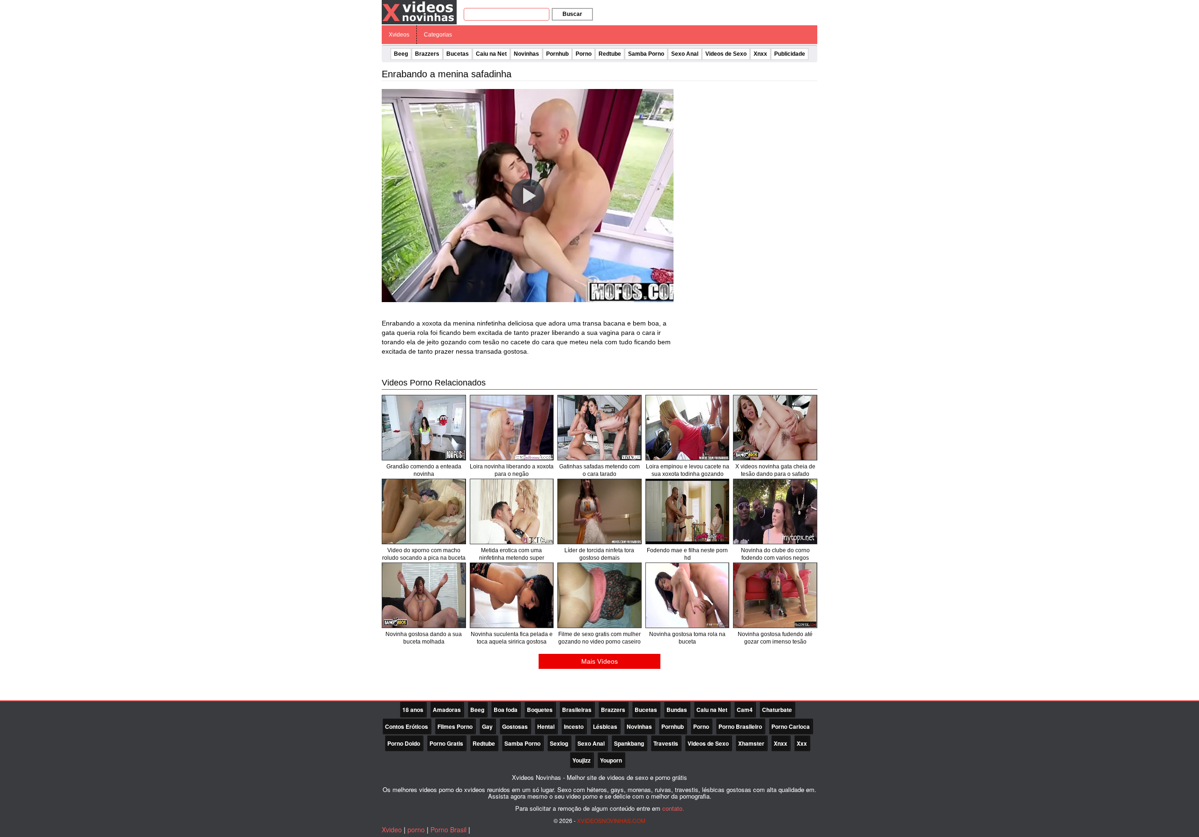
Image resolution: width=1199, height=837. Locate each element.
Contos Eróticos (406, 726)
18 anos (412, 709)
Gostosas (515, 726)
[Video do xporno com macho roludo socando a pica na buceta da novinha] (424, 511)
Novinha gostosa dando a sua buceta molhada (423, 638)
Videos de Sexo (726, 54)
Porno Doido (403, 743)
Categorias (438, 34)
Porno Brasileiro (740, 726)
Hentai (546, 726)
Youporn (611, 760)
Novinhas (526, 54)
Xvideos (399, 34)
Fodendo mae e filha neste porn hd (687, 554)
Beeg (401, 54)
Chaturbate (777, 709)
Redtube (610, 54)
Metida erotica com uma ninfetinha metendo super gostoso (511, 558)
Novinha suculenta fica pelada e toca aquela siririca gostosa (512, 638)
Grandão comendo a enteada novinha (423, 470)
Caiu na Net (491, 54)
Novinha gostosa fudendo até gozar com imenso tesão (775, 638)
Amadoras (447, 709)
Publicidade (789, 54)
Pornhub (557, 54)
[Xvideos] (419, 11)
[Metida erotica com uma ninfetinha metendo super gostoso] (512, 511)
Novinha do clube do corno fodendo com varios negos (775, 554)
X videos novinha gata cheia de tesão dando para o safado (775, 470)
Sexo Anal (684, 54)
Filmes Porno (455, 726)
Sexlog (559, 743)
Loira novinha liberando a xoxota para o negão (512, 470)
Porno (584, 54)
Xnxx (760, 54)
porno (416, 829)
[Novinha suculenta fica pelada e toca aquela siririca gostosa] (512, 595)
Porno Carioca (790, 726)
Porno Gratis (446, 743)
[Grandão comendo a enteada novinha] (424, 427)
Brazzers (427, 54)
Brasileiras (577, 709)
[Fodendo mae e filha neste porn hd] (687, 511)
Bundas (676, 709)
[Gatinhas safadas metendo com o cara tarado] (599, 427)
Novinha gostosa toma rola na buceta (687, 638)
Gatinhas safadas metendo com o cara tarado (599, 470)
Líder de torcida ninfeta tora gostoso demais (599, 554)
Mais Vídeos (599, 661)
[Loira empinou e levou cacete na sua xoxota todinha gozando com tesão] (687, 427)
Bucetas (457, 54)
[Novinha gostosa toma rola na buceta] (687, 595)
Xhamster (751, 743)
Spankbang (629, 743)
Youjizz (581, 760)
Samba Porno (646, 54)
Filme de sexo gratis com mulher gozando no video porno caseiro (599, 638)
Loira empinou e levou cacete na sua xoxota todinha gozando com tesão (687, 474)
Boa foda (506, 709)
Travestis (665, 743)
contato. (673, 808)
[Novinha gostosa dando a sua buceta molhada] (424, 595)
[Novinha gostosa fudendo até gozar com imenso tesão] (775, 595)
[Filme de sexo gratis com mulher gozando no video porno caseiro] (599, 595)
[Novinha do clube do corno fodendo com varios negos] (775, 511)
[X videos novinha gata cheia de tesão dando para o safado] (775, 427)
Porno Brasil (448, 829)
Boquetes (540, 709)
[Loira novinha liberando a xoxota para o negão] (512, 427)
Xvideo (392, 829)
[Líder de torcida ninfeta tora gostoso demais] (599, 511)
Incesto (574, 726)
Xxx (802, 743)
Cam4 (745, 709)
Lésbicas (605, 726)
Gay (487, 726)
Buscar (572, 14)
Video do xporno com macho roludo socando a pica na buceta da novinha (424, 558)
